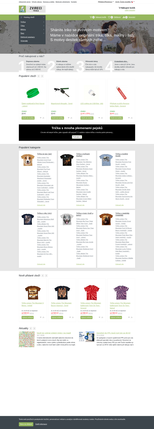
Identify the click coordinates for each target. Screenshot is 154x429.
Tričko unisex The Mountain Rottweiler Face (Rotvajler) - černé (45, 199)
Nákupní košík (99, 17)
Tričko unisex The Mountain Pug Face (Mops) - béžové (43, 169)
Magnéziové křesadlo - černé (61, 103)
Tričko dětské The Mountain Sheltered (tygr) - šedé (84, 256)
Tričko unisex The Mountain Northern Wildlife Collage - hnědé (124, 258)
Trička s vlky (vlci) (44, 213)
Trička (23, 22)
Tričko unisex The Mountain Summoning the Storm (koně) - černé (124, 196)
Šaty (22, 33)
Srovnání (130, 17)
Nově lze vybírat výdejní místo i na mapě (54, 333)
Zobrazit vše (41, 205)
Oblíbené (116, 17)
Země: (123, 2)
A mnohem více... (121, 61)
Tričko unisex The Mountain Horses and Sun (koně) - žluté (124, 182)
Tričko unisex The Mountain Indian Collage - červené (124, 176)
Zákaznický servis (25, 2)
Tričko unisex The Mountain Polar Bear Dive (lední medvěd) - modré (123, 235)
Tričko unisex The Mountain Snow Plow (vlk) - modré (45, 233)
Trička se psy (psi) (44, 154)
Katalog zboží (29, 17)
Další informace (41, 424)
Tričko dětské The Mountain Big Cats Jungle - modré (84, 242)
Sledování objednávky (62, 2)
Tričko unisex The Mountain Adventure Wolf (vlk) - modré (45, 219)
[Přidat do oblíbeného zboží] (40, 118)
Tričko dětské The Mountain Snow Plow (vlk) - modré (45, 226)
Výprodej (24, 41)
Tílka (23, 26)
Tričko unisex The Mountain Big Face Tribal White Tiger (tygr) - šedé (84, 221)
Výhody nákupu (37, 2)
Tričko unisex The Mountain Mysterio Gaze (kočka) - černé (84, 169)
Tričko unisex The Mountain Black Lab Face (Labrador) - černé (45, 192)
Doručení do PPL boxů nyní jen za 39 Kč (113, 333)
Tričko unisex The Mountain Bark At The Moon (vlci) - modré (44, 240)
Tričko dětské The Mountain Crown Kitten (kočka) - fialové (83, 199)
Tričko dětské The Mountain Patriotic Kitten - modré (84, 176)
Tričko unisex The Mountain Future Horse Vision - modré (123, 169)
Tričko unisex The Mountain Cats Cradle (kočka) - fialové (83, 192)
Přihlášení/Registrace (105, 2)
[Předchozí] (38, 76)
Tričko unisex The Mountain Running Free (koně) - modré (123, 162)
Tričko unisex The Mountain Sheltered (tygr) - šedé (84, 249)
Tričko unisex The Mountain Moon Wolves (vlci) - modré (45, 247)
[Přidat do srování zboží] (43, 118)
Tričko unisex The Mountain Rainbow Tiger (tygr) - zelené (84, 235)
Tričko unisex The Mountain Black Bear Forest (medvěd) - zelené (123, 242)
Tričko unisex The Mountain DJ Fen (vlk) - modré (45, 254)
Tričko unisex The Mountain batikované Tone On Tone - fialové (120, 305)
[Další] (42, 76)
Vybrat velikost (27, 317)
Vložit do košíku (28, 118)
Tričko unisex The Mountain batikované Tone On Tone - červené (90, 305)
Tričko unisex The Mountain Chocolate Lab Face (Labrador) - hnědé (45, 185)
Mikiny (23, 30)
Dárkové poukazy (28, 37)
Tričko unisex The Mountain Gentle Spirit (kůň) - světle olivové (122, 189)
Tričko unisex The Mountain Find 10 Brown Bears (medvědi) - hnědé (123, 228)
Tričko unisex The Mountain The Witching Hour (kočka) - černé (84, 162)
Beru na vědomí (26, 424)
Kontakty (74, 2)
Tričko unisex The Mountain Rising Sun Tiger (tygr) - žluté (85, 228)
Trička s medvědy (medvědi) (122, 214)
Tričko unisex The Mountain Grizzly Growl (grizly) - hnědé (123, 221)
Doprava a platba (48, 2)
